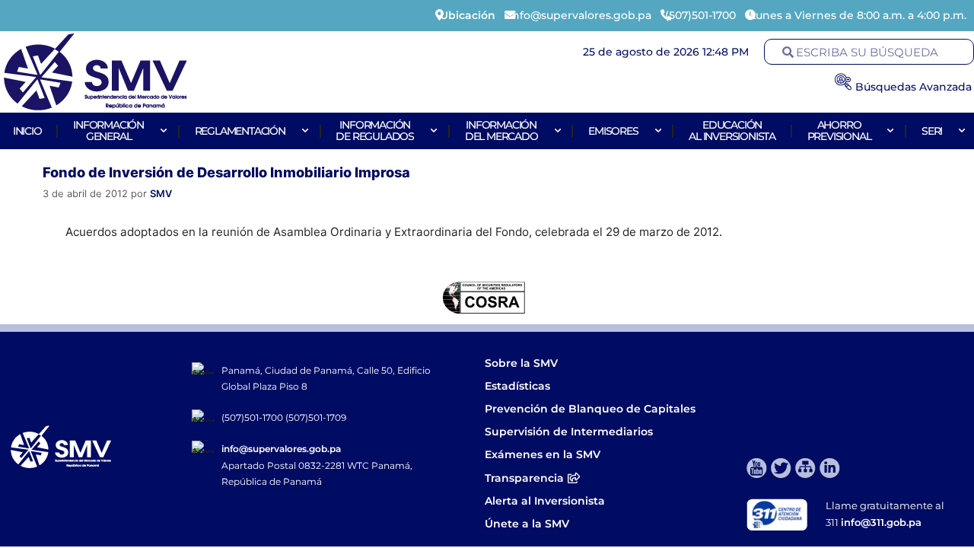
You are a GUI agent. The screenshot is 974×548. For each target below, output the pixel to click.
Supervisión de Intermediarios (569, 431)
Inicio (27, 131)
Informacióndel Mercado (501, 130)
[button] (24, 297)
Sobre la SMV (521, 363)
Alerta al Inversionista (545, 501)
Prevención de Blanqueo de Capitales (590, 409)
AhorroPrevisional (839, 130)
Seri (931, 131)
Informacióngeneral (108, 130)
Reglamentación (240, 131)
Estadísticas (519, 386)
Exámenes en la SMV (542, 454)
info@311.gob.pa (881, 522)
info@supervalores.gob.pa (281, 448)
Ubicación (467, 15)
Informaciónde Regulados (375, 130)
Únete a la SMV (527, 523)
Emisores (613, 131)
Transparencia (524, 478)
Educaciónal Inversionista (732, 130)
